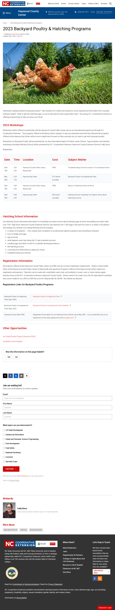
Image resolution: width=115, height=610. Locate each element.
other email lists (22, 476)
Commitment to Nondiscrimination (25, 584)
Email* (5, 394)
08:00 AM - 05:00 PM (103, 12)
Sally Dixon (16, 34)
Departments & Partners (73, 555)
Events (63, 3)
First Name (7, 404)
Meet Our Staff (53, 3)
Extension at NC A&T (71, 568)
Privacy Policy (14, 480)
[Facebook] (95, 578)
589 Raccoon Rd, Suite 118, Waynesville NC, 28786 (57, 13)
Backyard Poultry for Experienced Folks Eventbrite (51, 306)
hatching (23, 530)
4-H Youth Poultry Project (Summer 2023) (19, 336)
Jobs (65, 551)
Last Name (7, 413)
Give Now (104, 3)
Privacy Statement (55, 584)
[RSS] (100, 578)
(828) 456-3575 (83, 12)
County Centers (73, 3)
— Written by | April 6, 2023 (16, 34)
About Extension (69, 548)
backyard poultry (36, 530)
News (5, 23)
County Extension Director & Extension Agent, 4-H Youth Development (37, 512)
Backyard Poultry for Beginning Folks (46, 297)
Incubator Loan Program (12, 341)
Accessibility (22, 598)
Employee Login (105, 608)
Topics (84, 3)
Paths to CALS (93, 3)
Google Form (69, 318)
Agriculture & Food (10, 530)
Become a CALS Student (73, 565)
